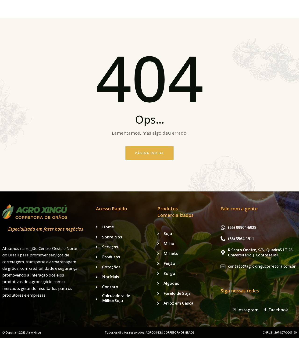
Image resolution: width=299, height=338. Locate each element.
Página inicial (149, 153)
